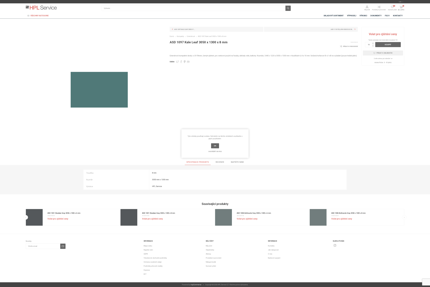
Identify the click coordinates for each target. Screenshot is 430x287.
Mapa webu (148, 246)
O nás (270, 254)
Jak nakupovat (273, 250)
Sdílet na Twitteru (177, 61)
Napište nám (237, 162)
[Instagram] (335, 245)
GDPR (146, 254)
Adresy (208, 254)
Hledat (288, 8)
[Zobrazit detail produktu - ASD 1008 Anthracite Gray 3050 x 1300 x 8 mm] (318, 217)
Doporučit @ (188, 61)
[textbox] (193, 8)
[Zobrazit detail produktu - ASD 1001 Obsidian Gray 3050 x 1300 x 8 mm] (128, 217)
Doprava (147, 270)
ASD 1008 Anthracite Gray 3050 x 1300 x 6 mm (254, 213)
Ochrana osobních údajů (152, 262)
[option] (73, 217)
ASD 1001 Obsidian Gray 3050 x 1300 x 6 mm (63, 213)
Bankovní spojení (274, 258)
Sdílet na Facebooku (181, 61)
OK (215, 146)
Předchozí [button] (26, 217)
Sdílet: (172, 62)
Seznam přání (211, 266)
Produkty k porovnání (379, 10)
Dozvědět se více (215, 151)
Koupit (388, 45)
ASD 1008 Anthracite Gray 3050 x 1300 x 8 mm (348, 213)
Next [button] (404, 217)
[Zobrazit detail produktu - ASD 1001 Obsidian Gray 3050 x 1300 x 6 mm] (34, 217)
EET (145, 274)
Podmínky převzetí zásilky (153, 266)
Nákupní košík (211, 262)
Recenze (220, 162)
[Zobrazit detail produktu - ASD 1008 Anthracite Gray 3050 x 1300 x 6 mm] (223, 217)
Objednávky (210, 250)
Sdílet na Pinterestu (185, 61)
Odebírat (63, 246)
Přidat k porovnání (350, 46)
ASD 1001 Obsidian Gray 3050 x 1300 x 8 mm (158, 213)
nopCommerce (196, 285)
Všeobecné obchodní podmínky (155, 258)
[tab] (198, 162)
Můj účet (367, 10)
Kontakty (271, 246)
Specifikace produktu (197, 162)
